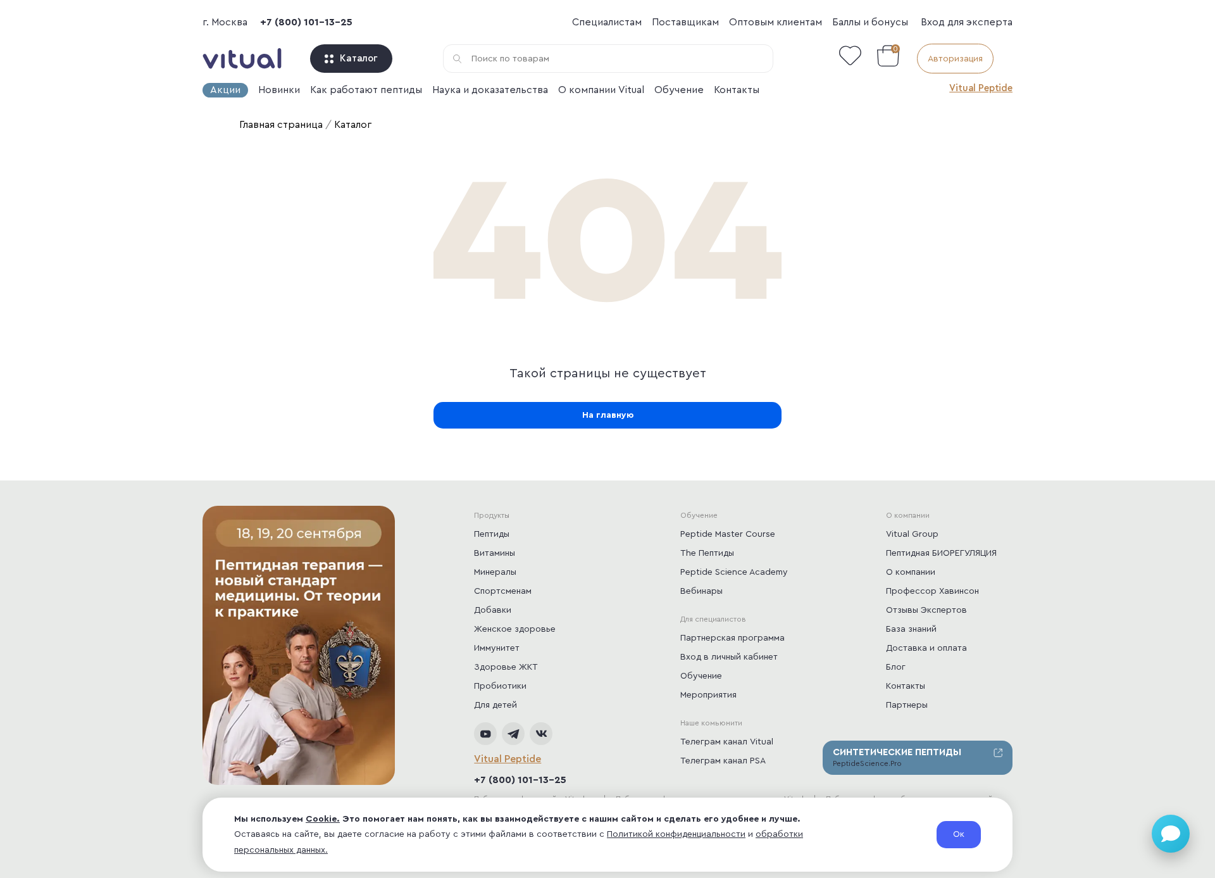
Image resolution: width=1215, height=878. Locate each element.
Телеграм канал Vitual (726, 741)
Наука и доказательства (490, 90)
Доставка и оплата (926, 648)
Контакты (736, 90)
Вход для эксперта (966, 22)
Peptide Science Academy (734, 572)
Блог (896, 667)
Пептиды (491, 534)
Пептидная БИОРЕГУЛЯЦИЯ (941, 553)
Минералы (495, 572)
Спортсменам (503, 591)
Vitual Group (912, 534)
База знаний (911, 629)
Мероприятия (708, 695)
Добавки (492, 610)
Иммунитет (497, 648)
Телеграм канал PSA (723, 760)
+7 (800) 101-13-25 (306, 22)
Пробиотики (500, 686)
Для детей (495, 705)
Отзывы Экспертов (926, 610)
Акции (225, 90)
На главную (607, 415)
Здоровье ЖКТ (506, 667)
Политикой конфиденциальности (676, 834)
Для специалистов (713, 619)
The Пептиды (707, 553)
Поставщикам (685, 22)
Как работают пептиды (366, 90)
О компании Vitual (601, 90)
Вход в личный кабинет (729, 657)
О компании (908, 515)
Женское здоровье (515, 629)
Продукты (491, 515)
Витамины (494, 553)
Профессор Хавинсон (932, 591)
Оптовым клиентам (775, 22)
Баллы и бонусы (870, 22)
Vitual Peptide (980, 88)
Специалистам (607, 22)
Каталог (359, 58)
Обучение (679, 90)
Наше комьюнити (711, 723)
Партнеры (907, 705)
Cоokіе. (323, 819)
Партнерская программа (732, 638)
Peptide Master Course (727, 534)
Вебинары (701, 591)
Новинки (279, 90)
